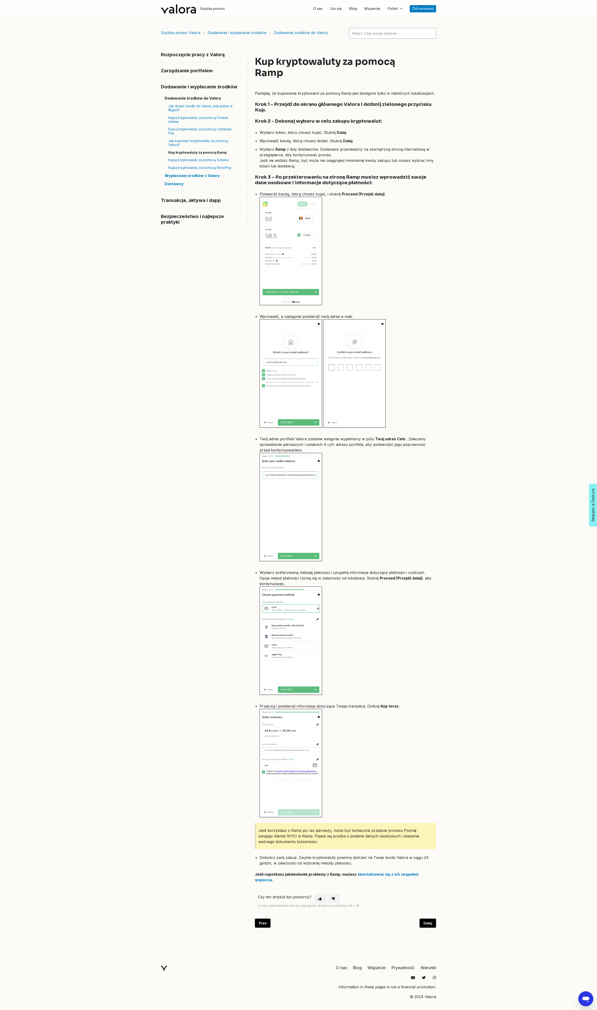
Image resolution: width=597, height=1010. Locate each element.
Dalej (427, 923)
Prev (263, 923)
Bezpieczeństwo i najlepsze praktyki (192, 219)
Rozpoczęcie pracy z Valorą (193, 54)
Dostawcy (174, 183)
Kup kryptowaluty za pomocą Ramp (197, 152)
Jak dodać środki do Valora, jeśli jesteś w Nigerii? (200, 108)
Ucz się (336, 9)
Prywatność (403, 967)
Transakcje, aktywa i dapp (191, 200)
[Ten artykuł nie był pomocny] (334, 898)
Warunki (428, 967)
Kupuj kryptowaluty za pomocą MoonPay (200, 168)
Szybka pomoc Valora (180, 32)
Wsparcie (372, 9)
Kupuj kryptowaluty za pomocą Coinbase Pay (200, 131)
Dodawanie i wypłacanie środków (237, 32)
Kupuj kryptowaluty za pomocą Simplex (198, 160)
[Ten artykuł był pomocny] (320, 898)
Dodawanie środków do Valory (301, 32)
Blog (353, 9)
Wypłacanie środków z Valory (192, 175)
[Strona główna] (178, 9)
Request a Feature (593, 505)
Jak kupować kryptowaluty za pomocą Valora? (198, 143)
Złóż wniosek (423, 9)
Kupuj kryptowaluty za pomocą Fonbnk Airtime (198, 120)
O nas (318, 9)
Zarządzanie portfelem (187, 70)
